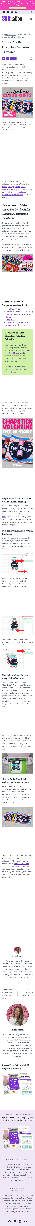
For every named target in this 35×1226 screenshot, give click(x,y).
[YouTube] (12, 12)
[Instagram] (16, 12)
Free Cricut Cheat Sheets (18, 8)
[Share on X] (11, 58)
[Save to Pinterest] (7, 58)
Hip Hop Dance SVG (28, 992)
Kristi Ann (17, 956)
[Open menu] (31, 18)
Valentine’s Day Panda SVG (7, 993)
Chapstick (10, 320)
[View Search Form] (32, 12)
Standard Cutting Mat (15, 325)
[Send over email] (15, 58)
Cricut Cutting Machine (16, 322)
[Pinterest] (8, 12)
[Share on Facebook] (3, 58)
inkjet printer (15, 309)
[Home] (3, 35)
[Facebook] (4, 12)
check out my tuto (19, 514)
